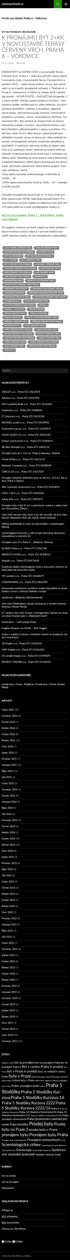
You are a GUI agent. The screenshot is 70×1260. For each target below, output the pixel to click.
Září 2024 (7, 814)
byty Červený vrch (30, 260)
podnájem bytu (12, 301)
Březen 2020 (8, 980)
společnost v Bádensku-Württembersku (22, 597)
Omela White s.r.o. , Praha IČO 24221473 (23, 459)
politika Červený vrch (36, 301)
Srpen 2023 (8, 882)
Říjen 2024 (7, 808)
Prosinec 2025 (9, 759)
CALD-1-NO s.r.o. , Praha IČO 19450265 (23, 493)
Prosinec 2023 (9, 863)
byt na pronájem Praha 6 (40, 256)
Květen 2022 (8, 955)
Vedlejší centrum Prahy (48, 1154)
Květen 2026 (8, 728)
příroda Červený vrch (16, 321)
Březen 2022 (8, 968)
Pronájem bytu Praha (48, 1135)
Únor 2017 (7, 1023)
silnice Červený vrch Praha (19, 334)
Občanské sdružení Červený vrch (46, 293)
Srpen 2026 (8, 710)
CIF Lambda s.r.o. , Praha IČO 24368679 (23, 576)
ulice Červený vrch (14, 346)
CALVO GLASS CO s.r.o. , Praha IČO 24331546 (26, 435)
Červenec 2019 (10, 998)
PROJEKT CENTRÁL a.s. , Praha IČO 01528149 (26, 662)
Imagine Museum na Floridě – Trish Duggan (24, 628)
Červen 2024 (8, 826)
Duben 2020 (8, 974)
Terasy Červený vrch (49, 338)
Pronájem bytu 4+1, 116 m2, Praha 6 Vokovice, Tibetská (31, 453)
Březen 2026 (8, 740)
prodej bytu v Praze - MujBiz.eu (18, 684)
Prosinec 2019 (9, 986)
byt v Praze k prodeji (22, 1071)
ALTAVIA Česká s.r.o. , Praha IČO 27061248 (24, 548)
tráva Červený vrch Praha (43, 342)
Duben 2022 (8, 961)
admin (22, 63)
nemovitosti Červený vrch (41, 281)
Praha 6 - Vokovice (14, 309)
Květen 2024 (8, 832)
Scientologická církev (21, 1145)
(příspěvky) (10, 1216)
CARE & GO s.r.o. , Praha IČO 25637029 (23, 472)
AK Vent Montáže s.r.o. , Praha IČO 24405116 (25, 447)
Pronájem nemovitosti (43, 1140)
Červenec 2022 (10, 949)
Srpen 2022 (8, 943)
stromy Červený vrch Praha (19, 338)
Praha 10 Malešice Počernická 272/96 (46, 1116)
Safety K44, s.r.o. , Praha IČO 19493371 (22, 499)
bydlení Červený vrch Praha (19, 252)
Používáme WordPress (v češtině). (16, 1256)
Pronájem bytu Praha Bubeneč (14, 1140)
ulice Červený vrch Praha (42, 346)
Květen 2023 (8, 894)
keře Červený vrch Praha (18, 272)
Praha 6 (43, 305)
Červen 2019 (8, 1004)
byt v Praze (10, 260)
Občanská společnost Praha (47, 289)
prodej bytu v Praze (43, 1129)
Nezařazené (29, 32)
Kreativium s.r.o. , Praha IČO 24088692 (22, 410)
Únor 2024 (7, 851)
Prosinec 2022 (9, 918)
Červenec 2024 (10, 820)
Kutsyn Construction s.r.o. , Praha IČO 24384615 (27, 441)
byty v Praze (20, 1076)
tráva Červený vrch (15, 342)
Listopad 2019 (9, 992)
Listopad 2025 (9, 765)
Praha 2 (42, 1086)
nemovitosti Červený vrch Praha (22, 285)
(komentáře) (10, 1223)
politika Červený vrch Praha (20, 305)
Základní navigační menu (66, 4)
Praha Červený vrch (15, 313)
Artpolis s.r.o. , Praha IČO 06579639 (20, 561)
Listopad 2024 (9, 802)
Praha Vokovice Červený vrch (41, 317)
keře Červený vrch (50, 268)
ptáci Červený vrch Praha (18, 330)
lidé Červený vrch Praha (17, 276)
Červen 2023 (8, 888)
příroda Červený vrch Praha (47, 321)
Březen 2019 (8, 1017)
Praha (8, 1086)
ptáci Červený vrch (35, 326)
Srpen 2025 (8, 783)
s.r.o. (63, 1140)
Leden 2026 (8, 753)
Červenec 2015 (10, 1041)
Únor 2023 (7, 912)
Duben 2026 (8, 734)
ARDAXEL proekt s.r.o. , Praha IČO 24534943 (25, 423)
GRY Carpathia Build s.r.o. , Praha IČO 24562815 (27, 404)
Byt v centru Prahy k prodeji (42, 1067)
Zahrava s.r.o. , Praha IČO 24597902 (20, 398)
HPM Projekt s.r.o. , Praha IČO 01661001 (23, 650)
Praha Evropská (38, 313)
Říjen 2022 (7, 931)
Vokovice (9, 350)
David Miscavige (38, 1077)
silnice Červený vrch (46, 330)
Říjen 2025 (7, 771)
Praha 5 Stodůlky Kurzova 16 (37, 1098)
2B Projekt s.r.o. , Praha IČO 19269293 (22, 644)
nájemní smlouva (13, 281)
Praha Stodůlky (19, 1124)
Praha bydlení (36, 309)
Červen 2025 (8, 796)
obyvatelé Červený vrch (17, 297)
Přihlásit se (7, 1210)
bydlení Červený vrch (47, 248)
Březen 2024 (8, 845)
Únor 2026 (7, 747)
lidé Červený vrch (44, 272)
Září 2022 (7, 937)
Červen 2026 (8, 722)
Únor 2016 (7, 1035)
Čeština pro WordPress (14, 1229)
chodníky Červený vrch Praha (20, 268)
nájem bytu (40, 276)
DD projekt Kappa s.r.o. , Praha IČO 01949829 (26, 656)
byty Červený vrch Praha (18, 264)
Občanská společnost (16, 289)
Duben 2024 (8, 839)
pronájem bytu (12, 326)
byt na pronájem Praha (47, 1063)
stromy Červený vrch (48, 334)
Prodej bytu (41, 1124)
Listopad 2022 (9, 925)
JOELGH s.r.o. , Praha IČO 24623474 (21, 392)
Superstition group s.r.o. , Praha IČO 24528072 (26, 429)
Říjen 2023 (7, 869)
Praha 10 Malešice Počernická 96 (37, 1112)
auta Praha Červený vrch (18, 248)
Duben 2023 (8, 900)
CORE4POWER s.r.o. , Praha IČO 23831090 (24, 582)
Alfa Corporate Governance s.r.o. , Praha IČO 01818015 (31, 487)
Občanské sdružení (14, 293)
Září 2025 (7, 777)
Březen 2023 (8, 906)
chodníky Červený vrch (48, 264)
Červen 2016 (8, 1029)
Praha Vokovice (13, 317)
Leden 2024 (8, 857)
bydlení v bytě (45, 252)
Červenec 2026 (10, 716)
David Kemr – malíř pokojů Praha (19, 622)
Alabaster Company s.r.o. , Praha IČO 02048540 (26, 466)
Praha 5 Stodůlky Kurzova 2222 (28, 1103)
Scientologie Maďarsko (41, 1150)
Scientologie (24, 1150)
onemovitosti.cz (12, 4)
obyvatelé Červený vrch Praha (50, 297)
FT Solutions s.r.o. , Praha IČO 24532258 (23, 416)
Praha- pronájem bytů (24, 1086)
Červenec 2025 (10, 790)
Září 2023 (7, 875)
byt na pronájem (11, 32)
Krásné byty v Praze (23, 1080)
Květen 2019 (8, 1011)
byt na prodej (9, 1176)
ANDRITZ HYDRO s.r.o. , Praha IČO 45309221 (26, 555)
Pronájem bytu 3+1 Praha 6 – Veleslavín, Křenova (27, 542)
